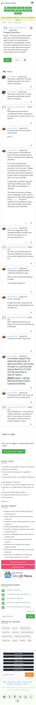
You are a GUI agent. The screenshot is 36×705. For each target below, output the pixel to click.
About (4, 682)
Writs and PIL (9, 10)
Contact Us (25, 684)
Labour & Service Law (27, 632)
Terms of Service (27, 682)
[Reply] (31, 87)
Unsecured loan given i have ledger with (18, 594)
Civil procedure (7, 497)
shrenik (9, 76)
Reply (7, 60)
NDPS (18, 10)
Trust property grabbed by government (17, 527)
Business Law (6, 628)
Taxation (14, 640)
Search (30, 616)
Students (22, 640)
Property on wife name (10, 469)
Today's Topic (18, 660)
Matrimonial (27, 10)
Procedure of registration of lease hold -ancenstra (19, 467)
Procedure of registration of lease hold (18, 602)
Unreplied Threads (18, 567)
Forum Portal (18, 656)
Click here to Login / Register (13, 451)
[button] (31, 28)
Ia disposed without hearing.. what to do (16, 495)
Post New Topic (18, 667)
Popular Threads (18, 663)
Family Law (15, 632)
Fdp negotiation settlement (11, 482)
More (17, 13)
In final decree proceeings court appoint (18, 607)
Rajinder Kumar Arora (14, 27)
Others (29, 640)
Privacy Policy (17, 684)
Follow (17, 60)
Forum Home (18, 653)
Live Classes (11, 8)
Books (28, 8)
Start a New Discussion (18, 562)
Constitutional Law (25, 628)
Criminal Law (6, 632)
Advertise (19, 682)
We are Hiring (11, 682)
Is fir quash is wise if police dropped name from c (19, 485)
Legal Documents (7, 636)
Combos (20, 8)
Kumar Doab (10, 128)
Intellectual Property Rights (22, 636)
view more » (30, 611)
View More (4, 501)
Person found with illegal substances (14, 492)
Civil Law (14, 628)
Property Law (6, 640)
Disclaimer (10, 684)
